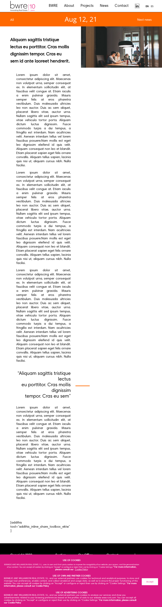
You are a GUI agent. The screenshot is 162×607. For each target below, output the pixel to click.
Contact (122, 6)
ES (152, 6)
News (104, 6)
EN (147, 6)
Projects (87, 6)
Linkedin (137, 6)
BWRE (53, 6)
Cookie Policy (81, 570)
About (69, 6)
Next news (144, 19)
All (12, 20)
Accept (149, 581)
